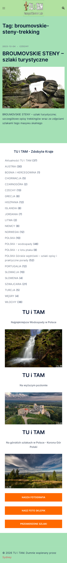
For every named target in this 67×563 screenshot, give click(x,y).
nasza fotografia (33, 497)
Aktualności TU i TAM (18, 160)
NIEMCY (10, 226)
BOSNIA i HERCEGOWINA (20, 172)
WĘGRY (9, 296)
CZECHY (24, 46)
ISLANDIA (11, 208)
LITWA (9, 220)
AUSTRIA (10, 166)
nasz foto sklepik (33, 510)
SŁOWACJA (12, 272)
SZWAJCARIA (13, 284)
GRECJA (10, 196)
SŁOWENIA (11, 278)
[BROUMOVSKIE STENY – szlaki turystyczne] (33, 87)
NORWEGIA (12, 232)
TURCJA (10, 290)
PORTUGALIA (13, 266)
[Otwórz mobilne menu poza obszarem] (3, 8)
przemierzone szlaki (33, 523)
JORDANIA (11, 214)
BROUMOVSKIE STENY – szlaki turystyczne (33, 56)
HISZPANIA (11, 202)
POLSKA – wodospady (18, 244)
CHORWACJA (13, 178)
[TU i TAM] (33, 7)
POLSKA (10, 238)
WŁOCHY (10, 302)
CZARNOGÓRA (14, 184)
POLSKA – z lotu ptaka (19, 249)
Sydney (7, 557)
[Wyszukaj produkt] (63, 8)
